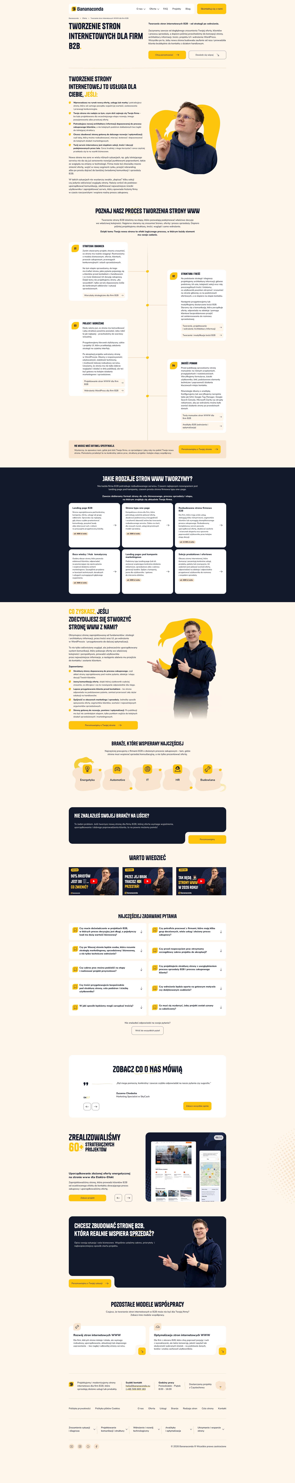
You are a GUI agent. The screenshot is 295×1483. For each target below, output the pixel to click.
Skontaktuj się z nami (212, 8)
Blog (188, 8)
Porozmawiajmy (207, 839)
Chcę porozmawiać (164, 54)
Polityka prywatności (80, 1408)
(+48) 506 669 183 (136, 1389)
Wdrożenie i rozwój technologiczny (143, 1429)
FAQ (165, 8)
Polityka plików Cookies (107, 1408)
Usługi (163, 1408)
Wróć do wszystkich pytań (147, 1030)
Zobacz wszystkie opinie (197, 1106)
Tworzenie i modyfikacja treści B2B (199, 335)
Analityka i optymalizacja (173, 1429)
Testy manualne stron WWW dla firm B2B (198, 417)
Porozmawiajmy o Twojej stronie (196, 449)
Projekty (176, 8)
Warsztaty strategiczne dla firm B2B (101, 295)
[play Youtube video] (94, 881)
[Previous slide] (87, 1106)
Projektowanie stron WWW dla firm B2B (101, 383)
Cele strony (208, 1408)
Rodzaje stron (190, 1408)
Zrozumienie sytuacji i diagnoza (79, 1429)
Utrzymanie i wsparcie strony (209, 1429)
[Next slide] (95, 1106)
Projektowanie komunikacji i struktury (112, 1429)
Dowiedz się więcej (204, 54)
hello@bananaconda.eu (138, 1385)
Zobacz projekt (87, 1198)
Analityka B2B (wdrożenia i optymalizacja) (195, 426)
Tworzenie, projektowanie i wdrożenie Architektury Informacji (199, 327)
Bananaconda (74, 18)
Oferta (152, 8)
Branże (174, 1408)
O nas (140, 8)
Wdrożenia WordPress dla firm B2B (101, 390)
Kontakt (222, 1408)
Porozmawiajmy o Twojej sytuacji (87, 1283)
